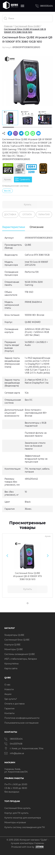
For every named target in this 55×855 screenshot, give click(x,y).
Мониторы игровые (15, 822)
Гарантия (9, 708)
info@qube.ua (17, 753)
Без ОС (7, 191)
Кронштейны (11, 663)
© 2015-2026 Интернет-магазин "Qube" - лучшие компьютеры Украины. (28, 841)
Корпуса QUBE (12, 644)
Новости (9, 689)
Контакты (9, 713)
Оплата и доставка (14, 703)
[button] (7, 555)
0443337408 (16, 743)
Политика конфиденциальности (21, 718)
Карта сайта (10, 668)
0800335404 (46, 6)
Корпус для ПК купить (16, 813)
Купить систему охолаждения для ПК (24, 827)
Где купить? (10, 699)
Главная (8, 26)
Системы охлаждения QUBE (19, 654)
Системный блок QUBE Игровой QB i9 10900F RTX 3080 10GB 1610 (27, 576)
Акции (7, 694)
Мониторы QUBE (13, 649)
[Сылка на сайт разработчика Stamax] (39, 847)
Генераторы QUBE (14, 635)
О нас (7, 684)
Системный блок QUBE (27, 26)
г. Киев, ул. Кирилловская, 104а (27, 748)
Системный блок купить (17, 808)
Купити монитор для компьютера (22, 817)
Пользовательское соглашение (21, 723)
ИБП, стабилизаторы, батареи (20, 659)
